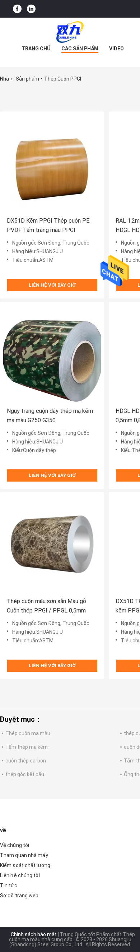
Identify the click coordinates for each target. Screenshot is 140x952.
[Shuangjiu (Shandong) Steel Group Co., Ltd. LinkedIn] (31, 8)
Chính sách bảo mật (34, 934)
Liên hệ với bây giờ (52, 285)
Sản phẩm (27, 79)
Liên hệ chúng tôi (20, 875)
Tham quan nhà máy (24, 855)
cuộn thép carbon (25, 761)
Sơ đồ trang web (19, 895)
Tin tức (8, 885)
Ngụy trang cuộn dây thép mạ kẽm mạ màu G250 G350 (50, 415)
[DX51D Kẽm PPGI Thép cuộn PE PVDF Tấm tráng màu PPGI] (52, 164)
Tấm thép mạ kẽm (26, 747)
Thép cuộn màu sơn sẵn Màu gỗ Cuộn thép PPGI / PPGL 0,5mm (46, 606)
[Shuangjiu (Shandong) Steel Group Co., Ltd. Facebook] (17, 8)
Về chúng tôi (14, 845)
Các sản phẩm (79, 48)
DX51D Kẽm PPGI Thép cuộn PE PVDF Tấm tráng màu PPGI (48, 225)
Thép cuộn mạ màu (27, 733)
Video (116, 48)
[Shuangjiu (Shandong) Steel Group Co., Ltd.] (70, 32)
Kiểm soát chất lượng (25, 865)
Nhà (4, 79)
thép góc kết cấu (24, 774)
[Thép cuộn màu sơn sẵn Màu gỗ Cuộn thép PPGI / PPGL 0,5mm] (52, 544)
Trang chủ (36, 48)
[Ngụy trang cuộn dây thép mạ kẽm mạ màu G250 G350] (52, 354)
